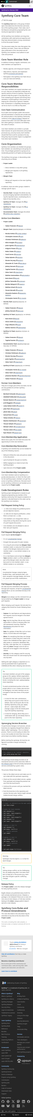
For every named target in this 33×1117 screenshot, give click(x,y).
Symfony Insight (22, 1024)
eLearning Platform (7, 1040)
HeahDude (16, 409)
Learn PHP (4, 1053)
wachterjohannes (24, 376)
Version (30, 1115)
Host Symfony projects (24, 1052)
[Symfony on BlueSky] (8, 1105)
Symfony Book (5, 1026)
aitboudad (22, 397)
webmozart (21, 394)
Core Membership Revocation (14, 446)
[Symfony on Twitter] (13, 1101)
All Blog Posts (21, 996)
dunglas (19, 242)
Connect (31, 1)
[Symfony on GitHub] (2, 1101)
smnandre (19, 321)
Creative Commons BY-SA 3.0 (21, 924)
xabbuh (23, 239)
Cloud (19, 1004)
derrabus (23, 263)
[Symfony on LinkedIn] (23, 1101)
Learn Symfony (6, 1020)
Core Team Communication (13, 110)
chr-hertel (23, 298)
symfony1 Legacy (6, 1015)
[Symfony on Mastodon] (18, 1101)
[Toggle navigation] (30, 5)
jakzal (14, 412)
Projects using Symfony (8, 1077)
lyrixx (19, 248)
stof (21, 236)
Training (4, 1037)
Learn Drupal (5, 1058)
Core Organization (11, 143)
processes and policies (16, 74)
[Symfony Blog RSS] (23, 1105)
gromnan (21, 281)
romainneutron (21, 400)
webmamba (21, 327)
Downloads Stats (6, 1091)
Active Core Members (10, 218)
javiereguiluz (20, 245)
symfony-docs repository (12, 214)
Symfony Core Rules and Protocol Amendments (14, 909)
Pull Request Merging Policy (13, 532)
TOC (4, 1115)
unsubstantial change (14, 539)
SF (2, 1)
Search (17, 1115)
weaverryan (17, 433)
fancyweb (18, 430)
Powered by (21, 1056)
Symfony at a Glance (7, 999)
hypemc (21, 284)
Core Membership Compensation (15, 472)
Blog (18, 993)
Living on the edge (23, 1015)
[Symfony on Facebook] (28, 1101)
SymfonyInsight (13, 1)
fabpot (20, 226)
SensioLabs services (23, 1037)
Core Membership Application (14, 437)
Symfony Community (7, 1069)
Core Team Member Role (14, 59)
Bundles (4, 1031)
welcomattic (25, 275)
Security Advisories (23, 1021)
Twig (18, 1026)
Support (3, 1094)
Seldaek (17, 403)
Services (19, 1034)
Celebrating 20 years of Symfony (17, 983)
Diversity (19, 1013)
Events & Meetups (7, 1074)
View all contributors (8, 954)
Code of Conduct (17, 118)
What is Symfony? (7, 993)
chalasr (18, 251)
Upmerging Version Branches (14, 723)
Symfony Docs (5, 1023)
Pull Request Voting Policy (12, 505)
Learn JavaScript (6, 1056)
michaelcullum (20, 427)
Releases (20, 1018)
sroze (15, 415)
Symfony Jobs (5, 1083)
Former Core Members (11, 383)
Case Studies (21, 1002)
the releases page (6, 764)
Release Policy (7, 884)
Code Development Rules (15, 490)
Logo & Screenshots (7, 1010)
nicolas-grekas (21, 233)
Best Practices (5, 1034)
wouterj (20, 260)
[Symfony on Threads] (13, 1105)
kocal (18, 325)
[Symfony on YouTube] (2, 1105)
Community (5, 1066)
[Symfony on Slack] (8, 1101)
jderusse (20, 266)
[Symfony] (13, 6)
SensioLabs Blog (22, 1029)
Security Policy (5, 1007)
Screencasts (5, 1047)
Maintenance (7, 626)
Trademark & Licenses (8, 1013)
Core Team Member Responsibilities (12, 85)
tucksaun (20, 269)
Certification (5, 1042)
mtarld (19, 287)
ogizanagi (22, 421)
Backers (3, 1085)
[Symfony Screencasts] (18, 1105)
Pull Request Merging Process (14, 584)
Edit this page (7, 20)
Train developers (22, 1040)
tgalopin (18, 424)
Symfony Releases (6, 1004)
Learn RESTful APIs (7, 1061)
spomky (20, 290)
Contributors (5, 1080)
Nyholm (19, 257)
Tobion (17, 418)
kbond (17, 278)
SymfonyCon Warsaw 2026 (9, 10)
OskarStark (18, 272)
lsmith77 (21, 406)
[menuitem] (8, 996)
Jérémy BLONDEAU (20, 942)
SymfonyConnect (6, 1072)
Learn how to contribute (9, 971)
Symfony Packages (7, 1002)
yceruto (18, 254)
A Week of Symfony (23, 999)
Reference (4, 1029)
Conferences (21, 1010)
